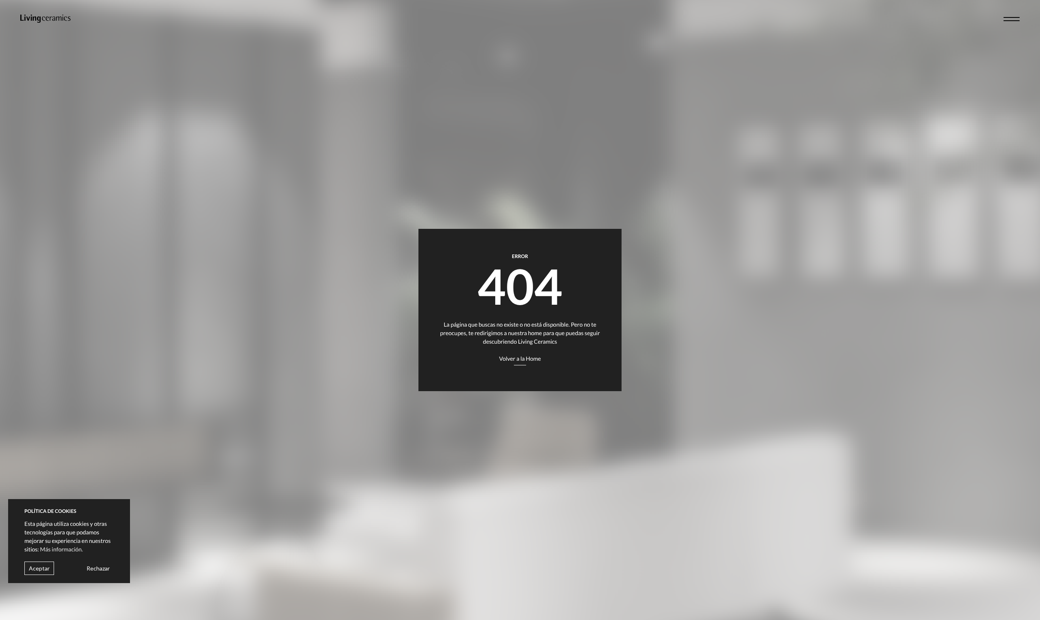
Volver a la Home (520, 358)
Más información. (61, 548)
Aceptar (39, 567)
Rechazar (98, 567)
